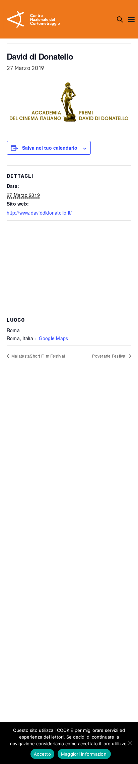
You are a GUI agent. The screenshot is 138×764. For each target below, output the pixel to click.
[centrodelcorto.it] (33, 19)
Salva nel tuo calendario (49, 147)
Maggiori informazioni (84, 754)
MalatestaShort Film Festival (37, 356)
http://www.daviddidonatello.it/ (39, 212)
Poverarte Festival (110, 356)
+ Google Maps (51, 338)
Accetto (42, 754)
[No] (129, 743)
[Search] (120, 19)
